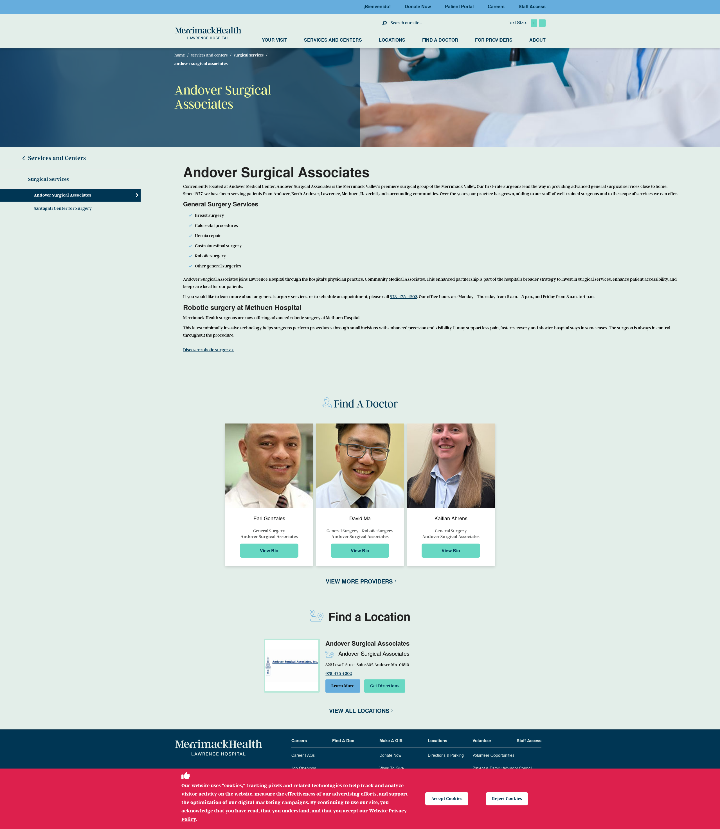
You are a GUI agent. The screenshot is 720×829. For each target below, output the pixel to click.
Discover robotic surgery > (208, 349)
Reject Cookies (507, 798)
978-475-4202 (403, 296)
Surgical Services (249, 55)
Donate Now (418, 6)
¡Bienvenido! (377, 6)
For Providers (493, 40)
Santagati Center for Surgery (63, 208)
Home (179, 55)
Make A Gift (390, 741)
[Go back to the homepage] (218, 747)
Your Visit (274, 40)
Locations (392, 40)
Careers (496, 6)
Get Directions (384, 685)
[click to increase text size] (534, 23)
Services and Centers (333, 40)
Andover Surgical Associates (62, 195)
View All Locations (359, 710)
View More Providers (359, 581)
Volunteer (481, 741)
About (537, 40)
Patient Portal (459, 6)
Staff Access (532, 6)
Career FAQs (303, 755)
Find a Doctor (440, 40)
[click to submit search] (385, 23)
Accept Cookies (446, 798)
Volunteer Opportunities (493, 755)
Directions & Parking (446, 755)
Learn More (342, 685)
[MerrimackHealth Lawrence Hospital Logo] (208, 33)
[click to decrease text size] (542, 23)
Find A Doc (343, 741)
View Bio (269, 550)
